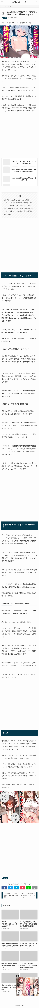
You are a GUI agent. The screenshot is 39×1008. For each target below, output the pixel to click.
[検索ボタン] (36, 2)
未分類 (5, 17)
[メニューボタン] (2, 2)
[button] (4, 887)
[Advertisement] (19, 138)
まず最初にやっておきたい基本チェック (20, 208)
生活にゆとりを (19, 2)
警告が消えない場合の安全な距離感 (21, 211)
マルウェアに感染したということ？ (21, 202)
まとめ (8, 214)
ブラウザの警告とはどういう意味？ (18, 200)
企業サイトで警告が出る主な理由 (20, 205)
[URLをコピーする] (34, 887)
